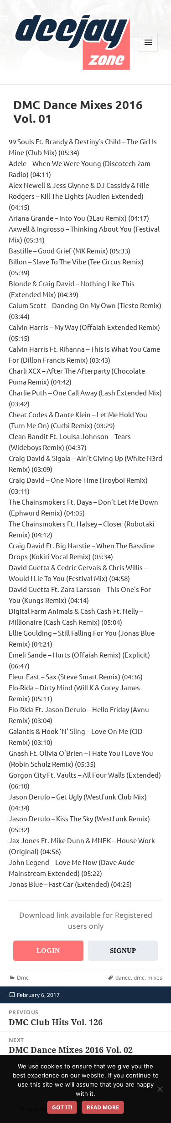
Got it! (62, 1107)
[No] (159, 1088)
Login (48, 950)
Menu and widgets (148, 51)
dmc (139, 977)
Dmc (23, 977)
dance (123, 977)
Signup (123, 950)
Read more (103, 1107)
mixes (154, 977)
